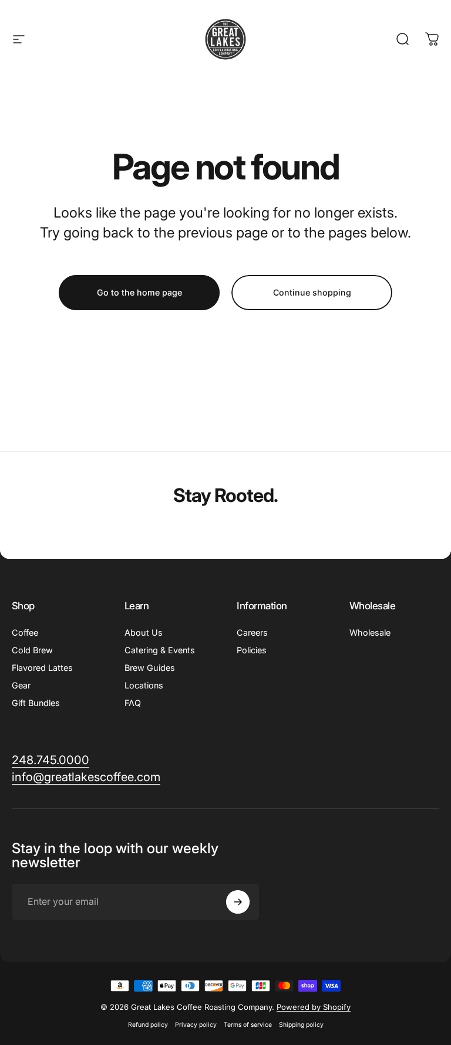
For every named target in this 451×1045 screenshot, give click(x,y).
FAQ (132, 703)
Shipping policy (301, 1025)
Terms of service (248, 1025)
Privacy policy (196, 1025)
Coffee (25, 632)
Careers (252, 632)
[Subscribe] (238, 902)
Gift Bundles (36, 703)
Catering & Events (159, 650)
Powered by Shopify (314, 1007)
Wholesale (370, 632)
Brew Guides (149, 668)
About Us (143, 632)
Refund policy (148, 1025)
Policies (252, 650)
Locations (143, 685)
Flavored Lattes (42, 668)
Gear (21, 685)
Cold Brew (32, 650)
